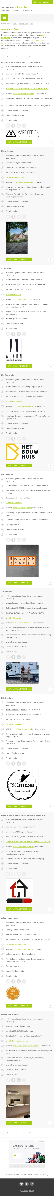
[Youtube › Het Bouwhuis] (24, 439)
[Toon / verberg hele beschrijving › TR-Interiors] (29, 629)
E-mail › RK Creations (14, 724)
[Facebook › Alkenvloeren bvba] (13, 981)
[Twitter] (21, 1184)
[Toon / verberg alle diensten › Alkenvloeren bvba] (29, 960)
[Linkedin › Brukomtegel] (19, 540)
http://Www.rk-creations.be (23, 729)
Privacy (31, 1191)
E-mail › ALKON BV (13, 295)
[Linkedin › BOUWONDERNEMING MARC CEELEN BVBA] (19, 126)
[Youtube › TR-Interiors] (24, 657)
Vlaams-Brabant (12, 486)
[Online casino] (27, 1141)
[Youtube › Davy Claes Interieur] (24, 1080)
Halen (16, 1026)
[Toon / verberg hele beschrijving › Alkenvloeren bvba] (29, 954)
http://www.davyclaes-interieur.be (25, 1046)
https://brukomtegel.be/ (22, 508)
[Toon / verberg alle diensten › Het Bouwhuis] (29, 417)
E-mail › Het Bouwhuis (14, 402)
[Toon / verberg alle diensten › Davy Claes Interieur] (29, 1059)
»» (30, 56)
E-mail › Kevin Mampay (15, 177)
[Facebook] (27, 1184)
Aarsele (23, 709)
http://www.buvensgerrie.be (23, 847)
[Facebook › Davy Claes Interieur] (13, 1080)
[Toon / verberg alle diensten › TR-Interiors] (29, 636)
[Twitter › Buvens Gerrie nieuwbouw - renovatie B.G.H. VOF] (8, 874)
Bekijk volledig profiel (19, 142)
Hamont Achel (19, 74)
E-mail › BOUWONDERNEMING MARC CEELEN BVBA (27, 89)
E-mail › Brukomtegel (14, 503)
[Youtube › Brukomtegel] (24, 540)
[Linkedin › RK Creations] (19, 763)
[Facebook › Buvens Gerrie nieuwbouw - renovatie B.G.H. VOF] (13, 874)
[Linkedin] (32, 1184)
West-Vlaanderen (12, 280)
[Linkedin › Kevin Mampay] (19, 217)
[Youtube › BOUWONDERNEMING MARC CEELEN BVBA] (24, 126)
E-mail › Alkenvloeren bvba (16, 944)
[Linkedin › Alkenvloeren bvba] (19, 981)
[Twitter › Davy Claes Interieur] (8, 1080)
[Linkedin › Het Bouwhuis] (19, 439)
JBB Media (24, 1191)
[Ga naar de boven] (50, 142)
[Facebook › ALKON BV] (13, 334)
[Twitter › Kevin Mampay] (8, 217)
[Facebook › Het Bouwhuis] (13, 439)
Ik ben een (42, 2)
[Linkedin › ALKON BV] (19, 334)
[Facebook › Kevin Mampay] (13, 217)
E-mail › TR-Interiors (13, 618)
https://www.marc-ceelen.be (23, 94)
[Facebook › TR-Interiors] (13, 657)
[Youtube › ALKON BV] (24, 334)
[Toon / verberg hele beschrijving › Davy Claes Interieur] (29, 1052)
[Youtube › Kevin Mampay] (24, 217)
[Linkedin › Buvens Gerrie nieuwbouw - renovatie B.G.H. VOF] (19, 874)
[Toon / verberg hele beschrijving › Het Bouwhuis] (29, 411)
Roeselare (24, 280)
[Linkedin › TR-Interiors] (19, 657)
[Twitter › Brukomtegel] (8, 540)
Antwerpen (10, 163)
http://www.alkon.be (20, 300)
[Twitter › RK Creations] (8, 763)
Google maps (32, 74)
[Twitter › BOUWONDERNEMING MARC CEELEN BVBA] (8, 126)
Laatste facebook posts (16, 115)
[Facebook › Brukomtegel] (13, 540)
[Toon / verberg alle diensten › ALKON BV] (29, 312)
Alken (16, 930)
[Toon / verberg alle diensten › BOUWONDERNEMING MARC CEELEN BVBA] (29, 105)
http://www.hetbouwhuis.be (23, 406)
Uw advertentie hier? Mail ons (27, 1166)
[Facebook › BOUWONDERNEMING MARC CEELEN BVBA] (13, 126)
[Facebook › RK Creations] (13, 763)
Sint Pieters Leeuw (27, 486)
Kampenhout (25, 603)
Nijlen (18, 163)
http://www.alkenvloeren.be (23, 949)
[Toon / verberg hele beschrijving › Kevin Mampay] (29, 188)
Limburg (9, 74)
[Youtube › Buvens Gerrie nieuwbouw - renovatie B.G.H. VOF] (24, 874)
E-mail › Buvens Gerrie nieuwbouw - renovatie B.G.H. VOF (28, 842)
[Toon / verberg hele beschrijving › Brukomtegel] (29, 513)
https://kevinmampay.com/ (23, 182)
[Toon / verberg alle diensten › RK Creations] (29, 742)
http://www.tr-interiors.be (22, 623)
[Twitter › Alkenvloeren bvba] (8, 981)
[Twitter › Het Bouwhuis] (8, 439)
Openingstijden (12, 525)
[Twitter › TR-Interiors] (8, 657)
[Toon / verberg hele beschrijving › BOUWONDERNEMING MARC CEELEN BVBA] (29, 99)
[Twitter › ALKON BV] (8, 334)
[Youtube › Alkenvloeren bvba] (24, 981)
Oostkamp (25, 387)
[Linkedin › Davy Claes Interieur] (19, 1080)
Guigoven (17, 827)
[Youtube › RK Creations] (24, 763)
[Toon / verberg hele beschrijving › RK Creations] (29, 735)
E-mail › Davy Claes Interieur (17, 1041)
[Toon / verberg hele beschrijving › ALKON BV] (29, 305)
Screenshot (41, 94)
